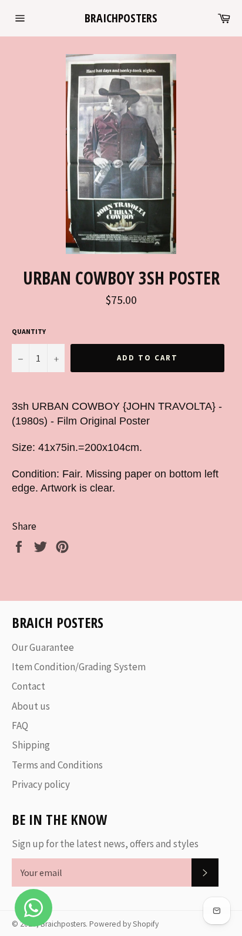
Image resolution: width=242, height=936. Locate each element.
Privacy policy (41, 784)
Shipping (31, 744)
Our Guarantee (43, 647)
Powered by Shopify (124, 924)
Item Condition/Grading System (79, 666)
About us (31, 706)
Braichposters (121, 18)
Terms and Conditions (57, 764)
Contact (28, 686)
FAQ (20, 725)
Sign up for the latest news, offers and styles (105, 843)
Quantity (29, 331)
